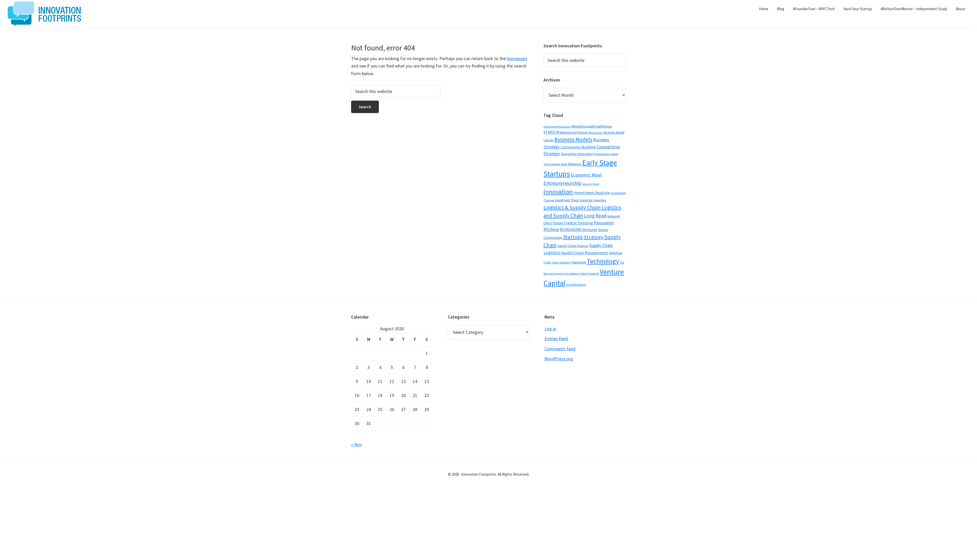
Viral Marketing (576, 284)
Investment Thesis (567, 200)
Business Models (573, 139)
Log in (550, 329)
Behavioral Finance (574, 132)
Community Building (578, 147)
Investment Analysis (591, 192)
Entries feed (556, 338)
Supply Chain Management (585, 252)
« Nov (356, 444)
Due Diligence (571, 164)
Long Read (595, 216)
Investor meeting (593, 200)
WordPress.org (558, 359)
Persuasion (604, 223)
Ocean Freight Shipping (573, 223)
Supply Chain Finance (572, 245)
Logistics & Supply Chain (572, 207)
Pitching (551, 229)
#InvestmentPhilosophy (557, 126)
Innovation (558, 192)
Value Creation (589, 273)
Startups (573, 236)
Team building (561, 262)
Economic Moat (586, 175)
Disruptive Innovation (577, 154)
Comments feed (560, 349)
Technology (603, 261)
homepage (517, 58)
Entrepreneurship (562, 183)
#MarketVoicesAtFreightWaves (591, 126)
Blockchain (595, 132)
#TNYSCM (551, 132)
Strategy (594, 237)
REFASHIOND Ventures (578, 229)
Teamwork (578, 262)
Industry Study (590, 184)
